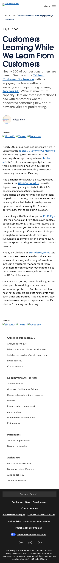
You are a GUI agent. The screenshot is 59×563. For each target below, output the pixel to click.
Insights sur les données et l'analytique (27, 355)
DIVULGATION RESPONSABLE (36, 521)
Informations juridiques (14, 514)
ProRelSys (49, 216)
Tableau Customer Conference (24, 77)
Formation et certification (20, 469)
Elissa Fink (19, 119)
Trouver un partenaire (18, 440)
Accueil (8, 15)
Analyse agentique (17, 343)
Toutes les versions (17, 480)
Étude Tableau (14, 360)
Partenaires (14, 434)
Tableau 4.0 (11, 91)
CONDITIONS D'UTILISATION (41, 514)
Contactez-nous (15, 366)
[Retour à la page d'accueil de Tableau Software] (14, 3)
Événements (13, 423)
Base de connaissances (19, 463)
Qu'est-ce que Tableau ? (21, 337)
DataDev (11, 400)
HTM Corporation (28, 183)
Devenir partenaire (17, 446)
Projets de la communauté (21, 406)
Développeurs (40, 502)
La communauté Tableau (22, 377)
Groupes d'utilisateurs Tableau (23, 389)
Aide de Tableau (15, 474)
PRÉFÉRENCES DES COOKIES (28, 528)
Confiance (17, 502)
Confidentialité (14, 521)
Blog (14, 15)
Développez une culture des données (26, 349)
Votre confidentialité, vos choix (31, 534)
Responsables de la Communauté (25, 395)
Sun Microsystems (39, 252)
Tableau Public (15, 383)
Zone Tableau (14, 411)
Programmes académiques (21, 417)
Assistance (13, 457)
